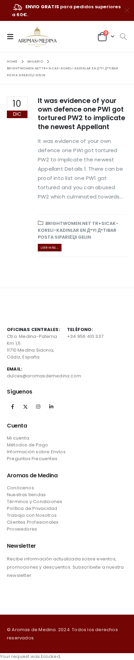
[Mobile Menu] (12, 36)
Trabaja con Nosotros (32, 515)
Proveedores (22, 529)
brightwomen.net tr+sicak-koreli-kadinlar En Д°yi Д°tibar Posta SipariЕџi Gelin (78, 230)
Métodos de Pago (27, 445)
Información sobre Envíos (36, 451)
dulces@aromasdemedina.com (44, 376)
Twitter (25, 406)
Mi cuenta (18, 438)
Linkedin (51, 406)
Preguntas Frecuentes (32, 458)
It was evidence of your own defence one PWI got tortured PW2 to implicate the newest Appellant (81, 114)
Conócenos (20, 488)
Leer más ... (49, 247)
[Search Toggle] (123, 36)
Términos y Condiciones (34, 501)
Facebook (13, 406)
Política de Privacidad (32, 508)
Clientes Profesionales (32, 522)
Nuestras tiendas (26, 494)
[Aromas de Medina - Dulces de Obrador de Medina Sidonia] (37, 36)
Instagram (38, 406)
